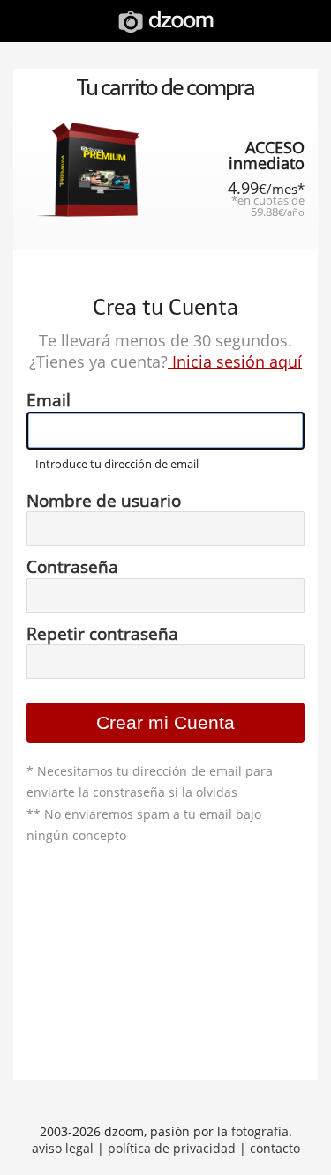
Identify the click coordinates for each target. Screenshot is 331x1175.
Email (48, 400)
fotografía (260, 1131)
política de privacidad (172, 1148)
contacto (275, 1148)
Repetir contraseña (102, 633)
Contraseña (72, 566)
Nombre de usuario (103, 500)
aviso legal (63, 1148)
